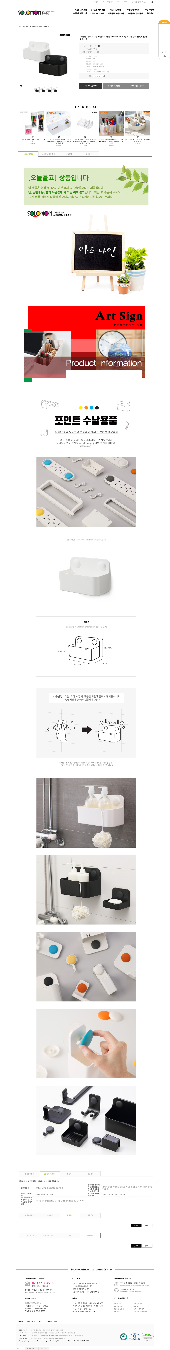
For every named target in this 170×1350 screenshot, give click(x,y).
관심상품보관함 (119, 1309)
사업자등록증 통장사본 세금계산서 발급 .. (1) (88, 1303)
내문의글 (117, 1312)
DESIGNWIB (83, 1341)
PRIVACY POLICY (53, 1321)
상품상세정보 (28, 154)
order (124, 2)
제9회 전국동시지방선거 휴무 (83, 1286)
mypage (110, 2)
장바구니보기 (118, 1306)
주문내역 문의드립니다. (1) (82, 1309)
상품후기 (69, 154)
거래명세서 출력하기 (140, 1312)
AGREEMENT (31, 1321)
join (102, 2)
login (96, 2)
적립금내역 (117, 1303)
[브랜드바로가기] (103, 71)
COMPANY (19, 1321)
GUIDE (41, 1321)
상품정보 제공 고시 (48, 154)
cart (117, 2)
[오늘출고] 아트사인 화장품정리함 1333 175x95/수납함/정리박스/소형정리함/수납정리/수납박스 (85, 141)
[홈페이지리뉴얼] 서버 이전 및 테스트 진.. (86, 1292)
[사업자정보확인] (52, 1335)
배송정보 (50, 1215)
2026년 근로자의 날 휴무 (81, 1289)
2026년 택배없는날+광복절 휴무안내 (85, 1283)
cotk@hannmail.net (59, 1338)
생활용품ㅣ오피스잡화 (29, 26)
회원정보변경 (138, 1303)
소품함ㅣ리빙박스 (43, 26)
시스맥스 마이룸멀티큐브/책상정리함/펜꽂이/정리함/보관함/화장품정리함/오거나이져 (111, 141)
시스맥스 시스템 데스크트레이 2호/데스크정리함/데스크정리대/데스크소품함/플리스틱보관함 (59, 141)
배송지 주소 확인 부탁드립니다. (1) (84, 1312)
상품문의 (89, 154)
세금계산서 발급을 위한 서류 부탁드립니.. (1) (88, 1306)
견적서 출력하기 (139, 1309)
